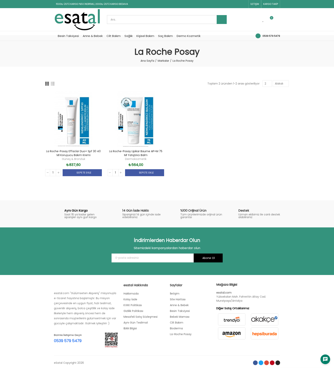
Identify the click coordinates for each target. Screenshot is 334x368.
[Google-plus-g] (232, 4)
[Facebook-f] (219, 4)
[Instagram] (244, 4)
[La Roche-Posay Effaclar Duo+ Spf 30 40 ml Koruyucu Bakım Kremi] (73, 119)
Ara (222, 19)
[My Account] (278, 19)
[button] (254, 4)
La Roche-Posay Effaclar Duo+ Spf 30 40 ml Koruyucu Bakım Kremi (73, 153)
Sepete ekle (84, 172)
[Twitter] (226, 4)
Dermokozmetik (136, 159)
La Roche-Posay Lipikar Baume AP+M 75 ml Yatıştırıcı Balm (135, 153)
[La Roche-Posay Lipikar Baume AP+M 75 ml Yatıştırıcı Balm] (136, 119)
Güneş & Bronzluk (73, 159)
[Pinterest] (238, 4)
